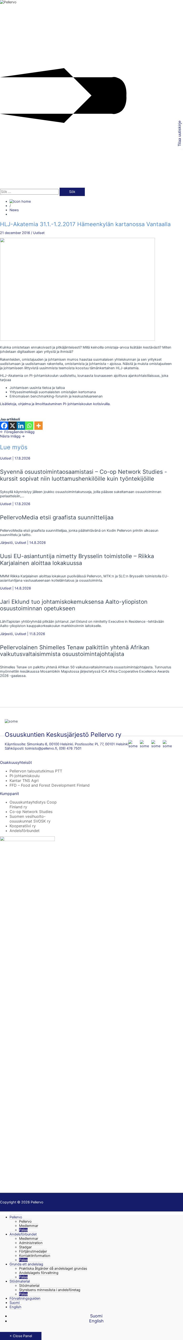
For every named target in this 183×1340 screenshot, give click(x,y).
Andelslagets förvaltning (38, 1273)
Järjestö (6, 543)
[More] (38, 425)
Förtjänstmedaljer (33, 1251)
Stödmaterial (20, 1281)
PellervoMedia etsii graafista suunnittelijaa (56, 517)
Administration (31, 1243)
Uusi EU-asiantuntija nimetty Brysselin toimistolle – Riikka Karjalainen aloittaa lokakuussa (77, 559)
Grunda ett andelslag (26, 1264)
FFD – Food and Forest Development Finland (50, 785)
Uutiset (39, 233)
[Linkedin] (21, 425)
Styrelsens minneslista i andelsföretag (49, 1290)
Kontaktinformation (34, 1256)
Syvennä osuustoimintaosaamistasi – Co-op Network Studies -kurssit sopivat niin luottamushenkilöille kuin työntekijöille (83, 475)
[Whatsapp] (29, 425)
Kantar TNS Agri (24, 780)
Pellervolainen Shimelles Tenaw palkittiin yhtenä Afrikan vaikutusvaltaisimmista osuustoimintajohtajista (74, 650)
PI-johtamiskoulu (25, 775)
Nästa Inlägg (12, 436)
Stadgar (25, 1247)
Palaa (23, 1230)
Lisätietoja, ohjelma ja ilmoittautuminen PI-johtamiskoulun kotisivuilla (55, 404)
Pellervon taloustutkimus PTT (36, 771)
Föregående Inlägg (17, 432)
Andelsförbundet (25, 830)
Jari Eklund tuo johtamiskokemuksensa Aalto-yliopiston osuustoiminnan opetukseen (73, 605)
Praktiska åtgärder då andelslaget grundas (53, 1268)
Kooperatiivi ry (23, 825)
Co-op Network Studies (31, 811)
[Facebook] (4, 425)
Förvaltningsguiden (25, 1298)
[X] (12, 425)
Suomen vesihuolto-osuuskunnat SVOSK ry (30, 818)
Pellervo (16, 1217)
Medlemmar (28, 1226)
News (14, 210)
